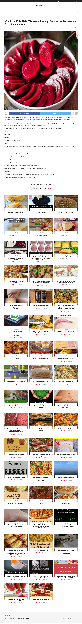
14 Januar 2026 (19, 556)
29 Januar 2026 (44, 360)
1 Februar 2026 (44, 334)
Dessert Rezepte (36, 12)
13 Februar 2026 (44, 285)
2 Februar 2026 (19, 337)
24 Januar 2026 (44, 384)
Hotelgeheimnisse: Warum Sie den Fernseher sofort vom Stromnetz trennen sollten (66, 552)
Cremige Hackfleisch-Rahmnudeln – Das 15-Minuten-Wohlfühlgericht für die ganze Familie (41, 479)
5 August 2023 (14, 27)
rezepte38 (8, 27)
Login (76, 1)
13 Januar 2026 (44, 579)
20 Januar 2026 (69, 430)
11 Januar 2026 (44, 602)
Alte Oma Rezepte (10, 618)
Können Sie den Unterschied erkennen (16, 477)
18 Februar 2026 (69, 235)
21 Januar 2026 (19, 434)
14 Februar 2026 (19, 261)
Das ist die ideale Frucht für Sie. (16, 234)
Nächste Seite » (48, 188)
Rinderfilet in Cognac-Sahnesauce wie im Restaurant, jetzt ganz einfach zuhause (41, 283)
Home (24, 12)
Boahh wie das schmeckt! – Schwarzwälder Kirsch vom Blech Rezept (16, 258)
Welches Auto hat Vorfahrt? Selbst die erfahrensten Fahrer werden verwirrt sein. (16, 383)
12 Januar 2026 (19, 602)
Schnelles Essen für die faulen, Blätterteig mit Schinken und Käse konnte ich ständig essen (66, 358)
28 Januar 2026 (69, 361)
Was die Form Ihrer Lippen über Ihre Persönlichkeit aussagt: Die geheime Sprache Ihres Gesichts (41, 258)
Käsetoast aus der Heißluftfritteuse (66, 257)
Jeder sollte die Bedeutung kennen (16, 406)
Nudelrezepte (54, 12)
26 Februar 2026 (19, 235)
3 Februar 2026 (44, 308)
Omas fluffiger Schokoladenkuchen (66, 234)
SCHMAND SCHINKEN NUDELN (41, 550)
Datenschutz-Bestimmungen (9, 1)
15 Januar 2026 (44, 530)
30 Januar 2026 (69, 334)
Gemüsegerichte (46, 12)
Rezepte (29, 12)
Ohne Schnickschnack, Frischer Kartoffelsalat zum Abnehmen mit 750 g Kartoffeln (66, 383)
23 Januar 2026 (19, 407)
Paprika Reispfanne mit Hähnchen (66, 428)
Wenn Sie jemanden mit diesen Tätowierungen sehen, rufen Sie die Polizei (16, 307)
